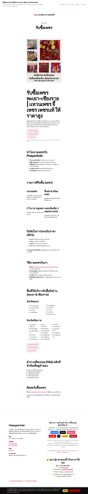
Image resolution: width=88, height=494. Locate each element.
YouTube (52, 436)
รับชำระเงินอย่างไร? (33, 376)
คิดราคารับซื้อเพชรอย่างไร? (35, 370)
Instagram (71, 432)
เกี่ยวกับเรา (77, 4)
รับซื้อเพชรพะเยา (65, 450)
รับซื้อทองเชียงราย (65, 452)
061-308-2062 (40, 267)
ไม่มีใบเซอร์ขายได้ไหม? (34, 372)
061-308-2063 (49, 267)
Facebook (54, 432)
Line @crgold (32, 137)
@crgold (53, 392)
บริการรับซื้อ (62, 4)
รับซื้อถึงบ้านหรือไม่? (33, 374)
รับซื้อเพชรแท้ (44, 23)
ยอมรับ (65, 490)
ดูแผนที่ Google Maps (16, 481)
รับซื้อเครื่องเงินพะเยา (73, 450)
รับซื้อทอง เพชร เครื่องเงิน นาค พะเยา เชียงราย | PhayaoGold (20, 2)
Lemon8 (64, 436)
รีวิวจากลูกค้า (71, 4)
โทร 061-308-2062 (33, 130)
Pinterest (73, 436)
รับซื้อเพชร (44, 27)
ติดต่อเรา (83, 4)
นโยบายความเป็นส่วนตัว (74, 490)
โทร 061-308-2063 (33, 134)
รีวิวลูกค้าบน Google (31, 481)
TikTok (63, 432)
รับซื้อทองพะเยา (59, 450)
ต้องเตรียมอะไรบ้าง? (33, 378)
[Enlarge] (59, 40)
